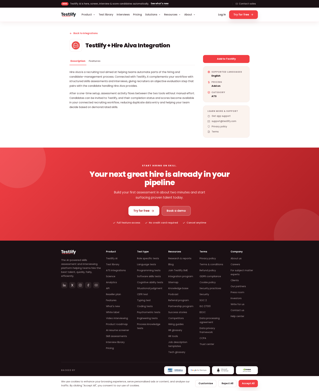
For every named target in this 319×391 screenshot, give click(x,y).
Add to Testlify (226, 58)
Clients (235, 280)
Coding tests (145, 306)
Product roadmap (117, 324)
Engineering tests (147, 318)
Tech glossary (176, 352)
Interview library (115, 342)
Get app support (221, 116)
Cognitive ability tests (150, 282)
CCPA (203, 338)
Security (204, 294)
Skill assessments (116, 336)
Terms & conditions (211, 264)
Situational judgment (149, 288)
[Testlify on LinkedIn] (64, 285)
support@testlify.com (224, 121)
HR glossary (175, 330)
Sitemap (173, 282)
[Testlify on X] (72, 285)
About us (236, 258)
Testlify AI (111, 258)
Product (87, 14)
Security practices (210, 288)
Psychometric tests (148, 312)
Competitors (176, 318)
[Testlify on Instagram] (80, 285)
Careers (235, 264)
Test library (106, 14)
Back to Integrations (85, 33)
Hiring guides (176, 324)
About (188, 14)
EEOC (203, 312)
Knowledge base (178, 288)
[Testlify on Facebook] (88, 285)
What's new (113, 306)
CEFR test (142, 294)
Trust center (207, 344)
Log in (222, 14)
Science (110, 276)
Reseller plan (113, 294)
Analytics (111, 282)
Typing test (144, 300)
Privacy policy (219, 126)
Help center (237, 316)
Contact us (237, 310)
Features (94, 61)
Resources (170, 14)
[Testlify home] (68, 14)
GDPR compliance (210, 276)
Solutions (151, 14)
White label (112, 312)
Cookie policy (208, 282)
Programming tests (148, 270)
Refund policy (208, 270)
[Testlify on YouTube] (96, 285)
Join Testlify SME (178, 270)
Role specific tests (148, 258)
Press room (237, 292)
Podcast (173, 294)
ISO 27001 (205, 306)
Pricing (137, 14)
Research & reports (179, 258)
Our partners (238, 286)
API (107, 288)
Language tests (146, 264)
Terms (215, 131)
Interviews (123, 14)
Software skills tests (149, 276)
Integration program (180, 276)
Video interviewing (117, 318)
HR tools (173, 336)
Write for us (237, 304)
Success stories (177, 312)
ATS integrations (116, 270)
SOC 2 (203, 300)
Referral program (178, 300)
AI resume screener (117, 330)
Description (77, 61)
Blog (171, 264)
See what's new (159, 3)
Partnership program (180, 306)
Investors (236, 298)
